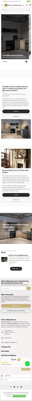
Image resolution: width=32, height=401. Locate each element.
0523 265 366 (7, 338)
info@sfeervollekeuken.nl (10, 342)
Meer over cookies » (16, 398)
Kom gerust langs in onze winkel (16, 310)
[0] (30, 5)
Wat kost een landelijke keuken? (18, 255)
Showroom (16, 199)
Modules (16, 111)
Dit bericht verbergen (19, 396)
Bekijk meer (24, 369)
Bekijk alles (15, 268)
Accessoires (16, 116)
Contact (16, 195)
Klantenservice (16, 306)
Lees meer (11, 263)
